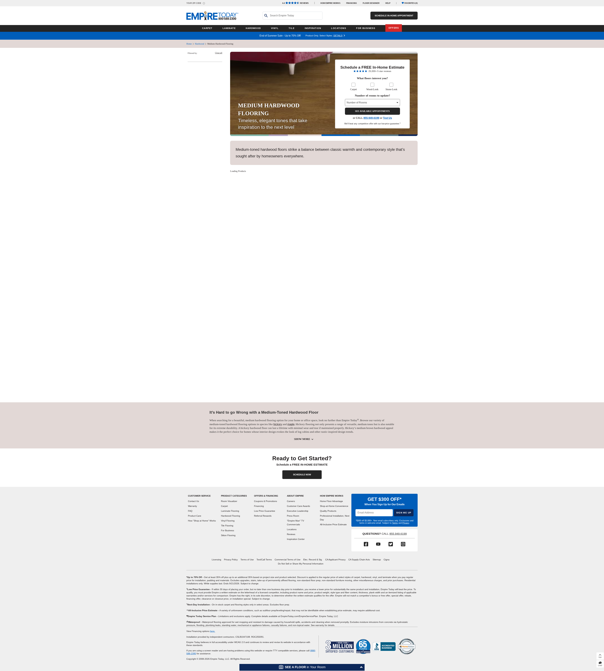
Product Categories (234, 496)
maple (290, 424)
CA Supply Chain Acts (359, 559)
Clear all (218, 53)
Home (189, 44)
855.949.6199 (398, 533)
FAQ (190, 511)
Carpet (353, 89)
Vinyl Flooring (228, 520)
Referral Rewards (262, 516)
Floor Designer (371, 3)
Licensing (216, 559)
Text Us (387, 118)
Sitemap (377, 559)
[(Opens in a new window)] (384, 646)
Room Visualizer (229, 501)
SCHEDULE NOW (302, 474)
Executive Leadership (297, 511)
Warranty (192, 506)
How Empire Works (331, 496)
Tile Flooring (227, 525)
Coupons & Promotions (265, 501)
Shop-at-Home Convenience (334, 506)
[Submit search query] (266, 16)
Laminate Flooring (230, 511)
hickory (277, 424)
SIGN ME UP (403, 512)
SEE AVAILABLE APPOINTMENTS (372, 111)
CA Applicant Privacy (335, 559)
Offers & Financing (266, 496)
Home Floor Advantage (331, 501)
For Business (227, 530)
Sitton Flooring (228, 535)
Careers (291, 501)
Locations (291, 529)
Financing (351, 3)
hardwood (199, 44)
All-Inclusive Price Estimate (333, 524)
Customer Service (199, 496)
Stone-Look (391, 89)
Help (387, 3)
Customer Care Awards (298, 506)
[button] (302, 667)
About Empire (295, 496)
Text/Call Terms (264, 559)
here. (212, 631)
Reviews (295, 3)
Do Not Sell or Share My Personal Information (300, 563)
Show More (302, 439)
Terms (395, 523)
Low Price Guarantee (264, 511)
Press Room (293, 516)
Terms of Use (247, 559)
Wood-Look (372, 89)
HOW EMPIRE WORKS (330, 3)
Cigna (386, 559)
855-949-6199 (371, 118)
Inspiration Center (296, 539)
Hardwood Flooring (230, 516)
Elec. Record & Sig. (312, 559)
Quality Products (328, 511)
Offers (394, 28)
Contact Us (193, 501)
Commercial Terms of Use (287, 559)
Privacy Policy (231, 559)
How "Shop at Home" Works (202, 520)
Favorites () (411, 3)
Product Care (194, 516)
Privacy (405, 523)
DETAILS (337, 35)
